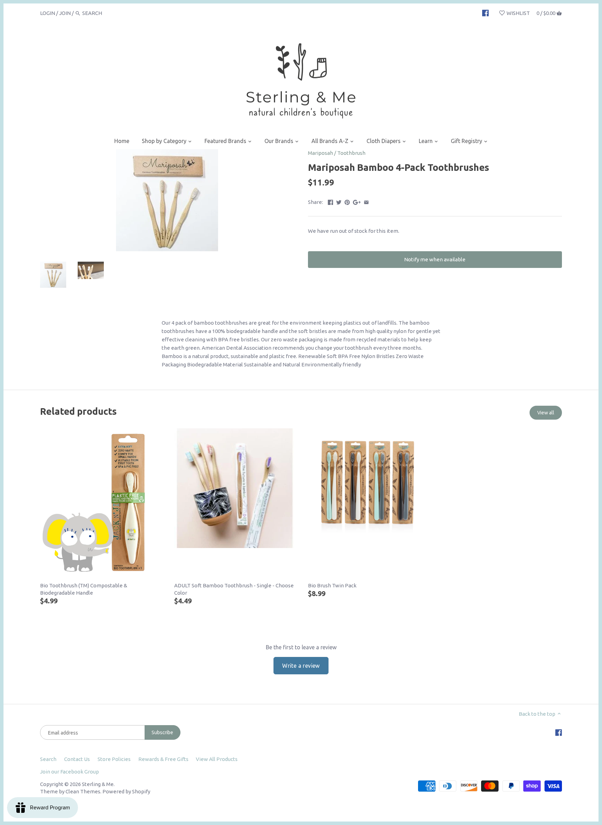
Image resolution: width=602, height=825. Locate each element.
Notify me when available (434, 259)
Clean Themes (82, 791)
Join (65, 13)
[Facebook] (485, 12)
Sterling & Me (98, 784)
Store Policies (114, 759)
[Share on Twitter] (338, 201)
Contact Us (77, 759)
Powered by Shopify (126, 791)
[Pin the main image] (347, 201)
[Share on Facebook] (330, 201)
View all (545, 412)
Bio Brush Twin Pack (332, 585)
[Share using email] (366, 201)
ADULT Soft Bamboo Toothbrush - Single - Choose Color (234, 589)
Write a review (301, 666)
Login (47, 13)
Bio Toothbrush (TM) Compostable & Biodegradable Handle (83, 589)
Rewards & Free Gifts (163, 759)
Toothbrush (351, 153)
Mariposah (320, 153)
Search (48, 759)
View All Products (217, 759)
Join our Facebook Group (69, 772)
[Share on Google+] (357, 201)
